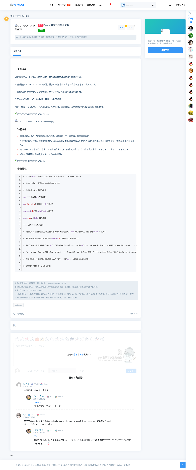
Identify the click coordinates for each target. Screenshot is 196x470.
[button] (170, 5)
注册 (184, 5)
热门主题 (62, 5)
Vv (43, 396)
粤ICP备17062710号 (75, 465)
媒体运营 (91, 5)
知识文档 (79, 5)
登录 (178, 5)
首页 (52, 5)
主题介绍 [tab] (17, 51)
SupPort (26, 384)
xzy (24, 415)
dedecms (18, 305)
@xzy (36, 436)
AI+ (101, 5)
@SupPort (38, 402)
